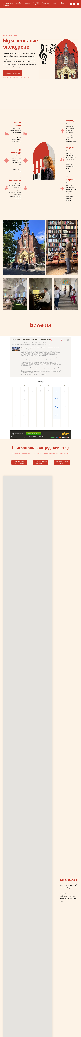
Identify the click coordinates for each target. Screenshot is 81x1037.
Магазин (38, 5)
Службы (18, 3)
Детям (63, 3)
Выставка (54, 3)
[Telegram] (74, 4)
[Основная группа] (71, 4)
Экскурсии (45, 3)
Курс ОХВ (36, 3)
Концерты (27, 3)
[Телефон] (78, 4)
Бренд (46, 5)
